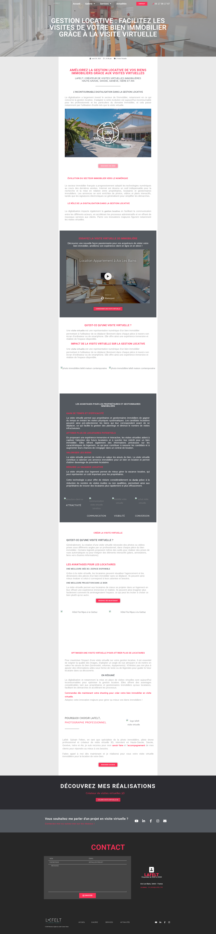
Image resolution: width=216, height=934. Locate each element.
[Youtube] (136, 821)
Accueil (76, 3)
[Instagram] (158, 821)
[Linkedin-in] (143, 821)
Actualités (121, 3)
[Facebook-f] (150, 821)
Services (104, 3)
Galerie (88, 3)
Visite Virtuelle (122, 58)
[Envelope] (165, 821)
